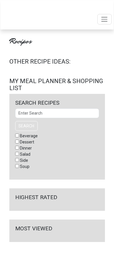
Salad (25, 154)
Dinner (26, 148)
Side (24, 160)
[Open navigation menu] (104, 19)
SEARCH (26, 126)
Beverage (29, 136)
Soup (25, 166)
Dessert (27, 142)
